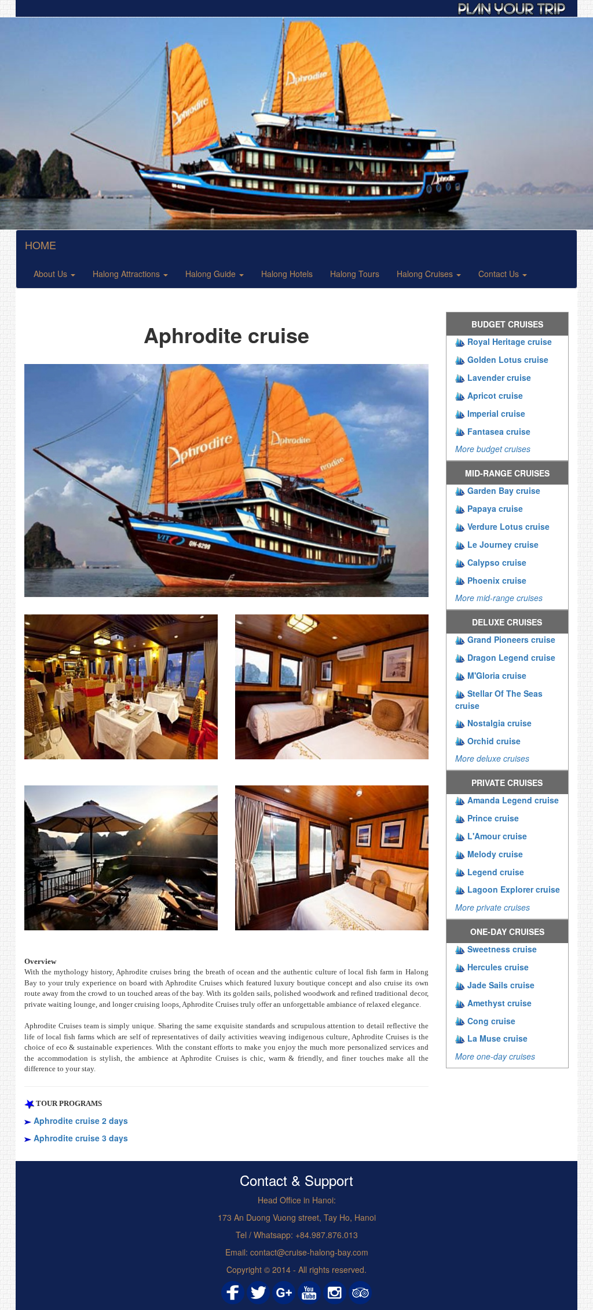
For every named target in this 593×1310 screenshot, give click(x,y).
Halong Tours (354, 273)
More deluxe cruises (492, 758)
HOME (40, 244)
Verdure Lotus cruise (508, 526)
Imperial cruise (496, 413)
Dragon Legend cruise (511, 657)
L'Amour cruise (497, 836)
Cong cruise (491, 1021)
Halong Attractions (127, 273)
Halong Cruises (426, 273)
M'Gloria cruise (496, 675)
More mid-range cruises (499, 597)
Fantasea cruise (498, 431)
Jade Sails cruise (501, 985)
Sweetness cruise (502, 949)
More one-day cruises (495, 1056)
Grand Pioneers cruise (511, 639)
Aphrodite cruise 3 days (81, 1138)
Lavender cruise (499, 377)
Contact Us (499, 273)
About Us (51, 273)
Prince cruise (493, 818)
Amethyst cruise (499, 1003)
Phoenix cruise (496, 580)
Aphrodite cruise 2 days (81, 1120)
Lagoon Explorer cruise (513, 889)
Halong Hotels (287, 273)
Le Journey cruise (503, 544)
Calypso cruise (496, 562)
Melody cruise (495, 854)
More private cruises (492, 907)
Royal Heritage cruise (509, 341)
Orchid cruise (494, 741)
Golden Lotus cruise (507, 359)
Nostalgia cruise (499, 723)
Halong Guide (211, 273)
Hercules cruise (498, 967)
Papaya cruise (495, 508)
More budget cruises (492, 448)
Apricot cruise (495, 395)
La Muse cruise (497, 1038)
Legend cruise (495, 872)
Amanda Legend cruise (513, 800)
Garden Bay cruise (503, 490)
